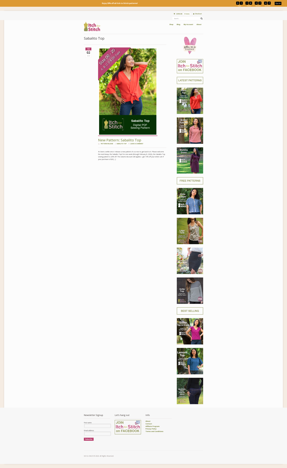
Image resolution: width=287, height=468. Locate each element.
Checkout (198, 14)
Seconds (267, 6)
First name (88, 423)
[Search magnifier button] (201, 18)
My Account (188, 24)
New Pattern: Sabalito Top (119, 140)
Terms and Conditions (154, 431)
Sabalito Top (121, 144)
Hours (249, 6)
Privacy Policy (151, 429)
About (199, 24)
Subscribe (88, 439)
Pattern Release (107, 144)
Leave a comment (136, 144)
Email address (89, 430)
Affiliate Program (153, 426)
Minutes (258, 6)
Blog (178, 24)
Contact (149, 424)
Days (239, 6)
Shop (171, 24)
